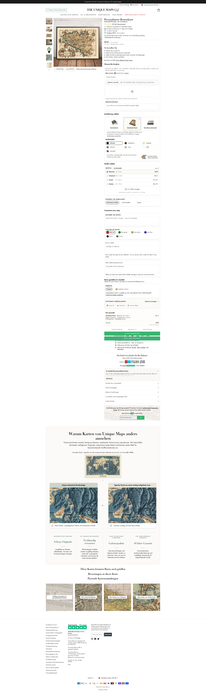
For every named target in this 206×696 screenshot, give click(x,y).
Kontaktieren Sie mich (51, 624)
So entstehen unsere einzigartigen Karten (116, 396)
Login (69, 664)
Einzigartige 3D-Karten (51, 635)
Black (110, 236)
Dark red (112, 232)
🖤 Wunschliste (134, 4)
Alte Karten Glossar (51, 664)
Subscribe (108, 634)
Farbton (108, 286)
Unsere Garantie (110, 401)
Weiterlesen (109, 378)
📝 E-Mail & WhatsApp (123, 4)
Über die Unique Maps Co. (52, 627)
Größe (132, 168)
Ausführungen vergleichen (114, 136)
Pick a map (109, 243)
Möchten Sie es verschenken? (113, 383)
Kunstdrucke (104, 14)
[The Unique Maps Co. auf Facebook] (95, 639)
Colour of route (112, 229)
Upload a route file (113, 82)
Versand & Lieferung (51, 638)
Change (126, 73)
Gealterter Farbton (123, 289)
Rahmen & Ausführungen (112, 392)
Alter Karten (49, 648)
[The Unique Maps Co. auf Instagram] (92, 639)
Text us (71, 638)
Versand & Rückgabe (111, 387)
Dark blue (149, 232)
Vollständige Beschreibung (112, 37)
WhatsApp (120, 349)
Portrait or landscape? (115, 199)
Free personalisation (114, 262)
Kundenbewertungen (51, 659)
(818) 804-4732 (74, 635)
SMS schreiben (141, 347)
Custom (121, 236)
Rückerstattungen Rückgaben (53, 640)
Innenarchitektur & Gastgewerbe (54, 632)
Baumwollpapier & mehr (52, 654)
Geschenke (117, 14)
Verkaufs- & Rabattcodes (52, 656)
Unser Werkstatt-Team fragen (124, 60)
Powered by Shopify (103, 689)
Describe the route (113, 215)
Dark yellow (137, 232)
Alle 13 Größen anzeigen (132, 189)
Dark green (124, 232)
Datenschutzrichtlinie (51, 670)
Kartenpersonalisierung (51, 646)
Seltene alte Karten (69, 14)
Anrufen (134, 347)
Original (109, 289)
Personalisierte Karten (135, 14)
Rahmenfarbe (110, 139)
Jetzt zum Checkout (132, 338)
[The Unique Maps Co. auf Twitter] (98, 639)
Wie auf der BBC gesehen (52, 667)
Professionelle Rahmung (52, 630)
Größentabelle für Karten (52, 643)
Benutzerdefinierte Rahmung (53, 651)
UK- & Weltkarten (88, 14)
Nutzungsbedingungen (51, 672)
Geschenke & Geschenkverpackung (55, 662)
